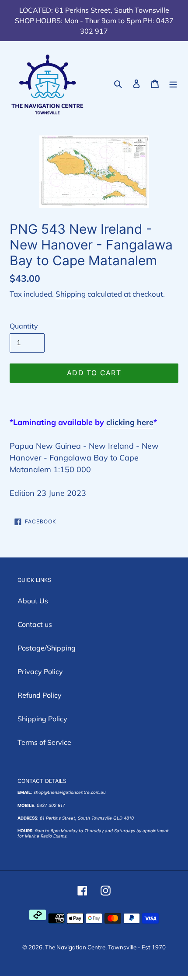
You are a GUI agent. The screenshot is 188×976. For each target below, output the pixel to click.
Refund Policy (39, 695)
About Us (32, 600)
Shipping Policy (42, 718)
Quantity (24, 326)
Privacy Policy (40, 671)
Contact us (34, 624)
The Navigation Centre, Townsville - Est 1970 (105, 947)
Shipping (71, 293)
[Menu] (173, 83)
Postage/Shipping (46, 648)
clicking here (129, 422)
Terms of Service (44, 742)
